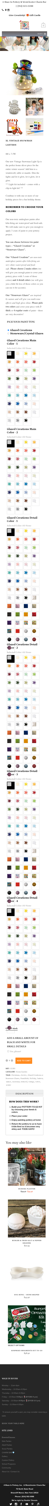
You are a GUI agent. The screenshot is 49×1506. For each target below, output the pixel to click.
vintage (31, 1082)
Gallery (5, 1456)
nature (8, 1082)
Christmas (15, 1075)
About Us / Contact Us (10, 1472)
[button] (40, 33)
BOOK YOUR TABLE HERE (13, 1423)
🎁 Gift (30, 15)
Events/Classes (8, 1437)
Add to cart (24, 1060)
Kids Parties (6, 1441)
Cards (37, 15)
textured (24, 1082)
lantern (40, 1078)
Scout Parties (7, 1449)
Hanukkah (24, 1078)
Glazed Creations (21, 330)
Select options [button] (16, 1345)
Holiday (33, 1078)
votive (37, 1082)
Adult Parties (7, 1445)
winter (8, 1085)
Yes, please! (15, 1051)
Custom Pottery (8, 1460)
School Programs (9, 1464)
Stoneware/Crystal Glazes (26, 333)
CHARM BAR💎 (8, 1453)
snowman (16, 1082)
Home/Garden (21, 1072)
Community (6, 1468)
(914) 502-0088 (25, 6)
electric (24, 1075)
